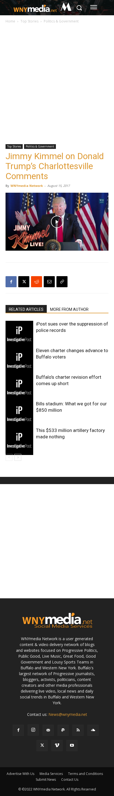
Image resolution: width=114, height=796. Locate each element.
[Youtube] (71, 745)
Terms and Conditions (85, 773)
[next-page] (17, 457)
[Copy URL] (62, 281)
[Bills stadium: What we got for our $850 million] (19, 414)
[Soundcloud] (93, 730)
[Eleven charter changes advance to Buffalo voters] (19, 361)
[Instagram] (33, 730)
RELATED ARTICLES (26, 309)
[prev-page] (9, 457)
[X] (23, 281)
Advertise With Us (20, 773)
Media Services (51, 773)
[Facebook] (11, 281)
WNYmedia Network (27, 186)
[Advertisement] (57, 84)
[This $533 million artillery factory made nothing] (19, 441)
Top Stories (29, 21)
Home (10, 21)
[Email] (49, 281)
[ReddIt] (36, 281)
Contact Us (69, 779)
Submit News (46, 779)
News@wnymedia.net (67, 714)
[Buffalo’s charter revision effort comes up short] (19, 388)
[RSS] (78, 730)
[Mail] (48, 730)
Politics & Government (61, 21)
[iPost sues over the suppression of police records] (19, 335)
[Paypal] (63, 730)
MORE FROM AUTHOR (69, 309)
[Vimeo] (57, 745)
